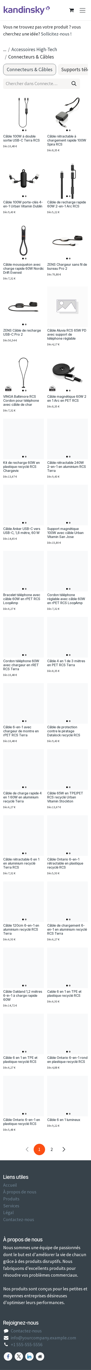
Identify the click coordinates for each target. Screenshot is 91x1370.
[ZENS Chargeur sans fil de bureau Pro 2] (67, 241)
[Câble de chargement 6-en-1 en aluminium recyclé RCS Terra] (67, 901)
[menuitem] (29, 69)
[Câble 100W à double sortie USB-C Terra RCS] (23, 112)
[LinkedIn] (29, 1356)
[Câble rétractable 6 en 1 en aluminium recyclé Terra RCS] (23, 835)
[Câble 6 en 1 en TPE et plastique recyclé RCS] (23, 1034)
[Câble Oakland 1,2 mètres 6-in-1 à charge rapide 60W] (23, 968)
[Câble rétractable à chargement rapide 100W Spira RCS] (67, 112)
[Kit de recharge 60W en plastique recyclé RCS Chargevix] (23, 439)
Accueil (10, 1185)
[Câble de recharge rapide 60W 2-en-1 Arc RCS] (67, 178)
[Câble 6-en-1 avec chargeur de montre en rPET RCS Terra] (23, 703)
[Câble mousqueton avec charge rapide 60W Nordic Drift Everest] (23, 241)
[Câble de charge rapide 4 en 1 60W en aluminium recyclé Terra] (23, 769)
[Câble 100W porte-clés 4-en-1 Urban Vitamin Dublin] (23, 178)
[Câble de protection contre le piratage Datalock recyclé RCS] (67, 703)
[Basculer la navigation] (82, 10)
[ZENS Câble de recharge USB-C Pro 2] (23, 306)
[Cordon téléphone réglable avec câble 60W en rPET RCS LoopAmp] (67, 571)
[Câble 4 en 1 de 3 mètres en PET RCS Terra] (67, 637)
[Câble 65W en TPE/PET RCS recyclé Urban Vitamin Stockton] (67, 769)
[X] (19, 1356)
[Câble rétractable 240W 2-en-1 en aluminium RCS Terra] (67, 439)
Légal (8, 1212)
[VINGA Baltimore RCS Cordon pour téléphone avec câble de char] (23, 373)
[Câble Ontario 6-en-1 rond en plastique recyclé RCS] (67, 1034)
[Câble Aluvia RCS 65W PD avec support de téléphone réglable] (67, 306)
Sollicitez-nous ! (56, 34)
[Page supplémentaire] (40, 1356)
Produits (11, 1199)
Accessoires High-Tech (34, 49)
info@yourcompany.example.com (43, 1338)
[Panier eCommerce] (71, 10)
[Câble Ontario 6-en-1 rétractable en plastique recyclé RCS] (67, 835)
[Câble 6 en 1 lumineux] (67, 1096)
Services (11, 1206)
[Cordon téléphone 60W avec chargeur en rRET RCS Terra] (23, 637)
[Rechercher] (74, 84)
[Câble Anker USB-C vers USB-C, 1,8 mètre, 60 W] (23, 505)
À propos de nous (19, 1192)
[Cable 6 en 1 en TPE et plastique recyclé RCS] (67, 968)
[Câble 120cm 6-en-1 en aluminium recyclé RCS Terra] (23, 901)
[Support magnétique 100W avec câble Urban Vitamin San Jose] (67, 505)
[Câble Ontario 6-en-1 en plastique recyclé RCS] (23, 1096)
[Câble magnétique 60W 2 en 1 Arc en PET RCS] (67, 373)
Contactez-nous (18, 1219)
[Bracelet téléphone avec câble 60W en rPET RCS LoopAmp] (23, 571)
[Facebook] (8, 1356)
